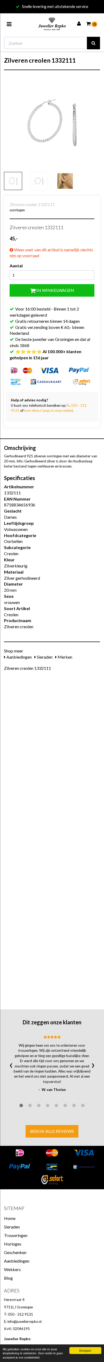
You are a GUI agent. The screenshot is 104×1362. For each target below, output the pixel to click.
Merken (64, 656)
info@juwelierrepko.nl (24, 1321)
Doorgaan (85, 1350)
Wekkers (12, 1269)
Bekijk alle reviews (52, 1131)
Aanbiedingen (19, 656)
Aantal (16, 265)
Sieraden (44, 656)
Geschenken (15, 1252)
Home (9, 1218)
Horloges (12, 1243)
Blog (8, 1277)
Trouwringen (15, 1235)
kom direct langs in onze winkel (48, 410)
